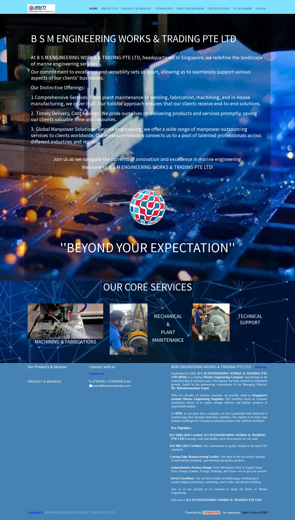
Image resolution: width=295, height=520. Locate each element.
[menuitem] (93, 8)
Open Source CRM (254, 512)
